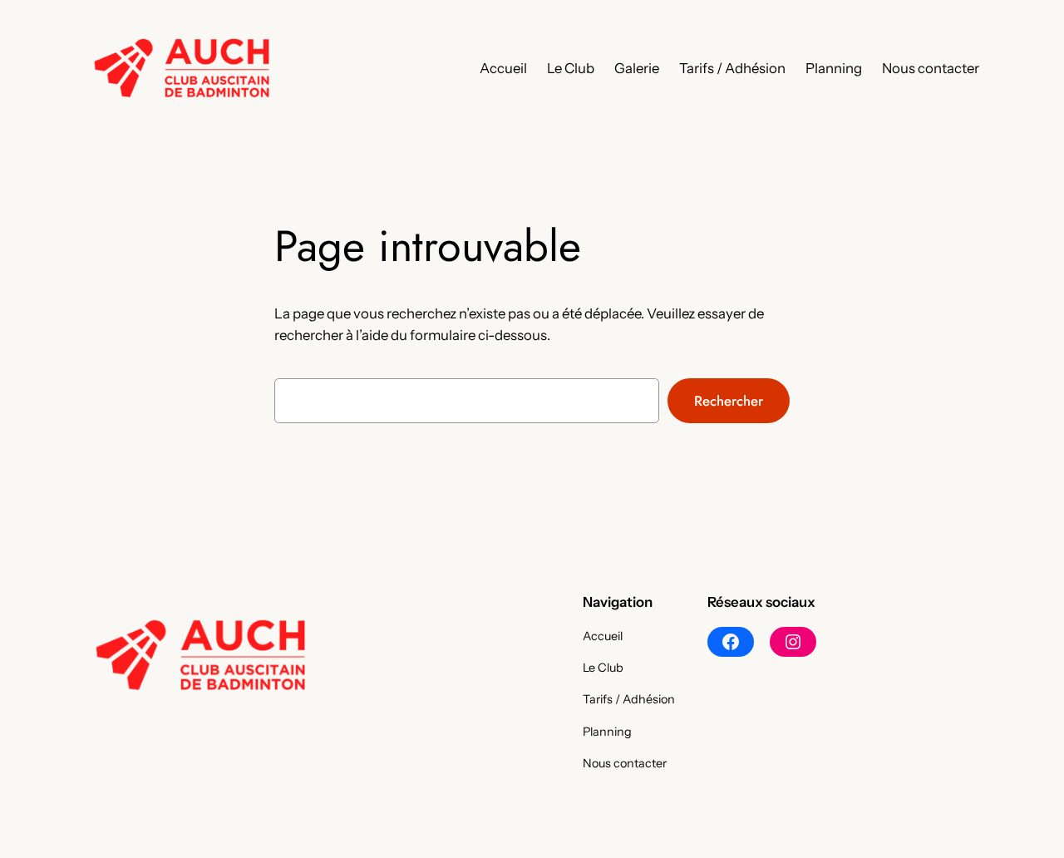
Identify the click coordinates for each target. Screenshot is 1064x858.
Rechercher (728, 401)
